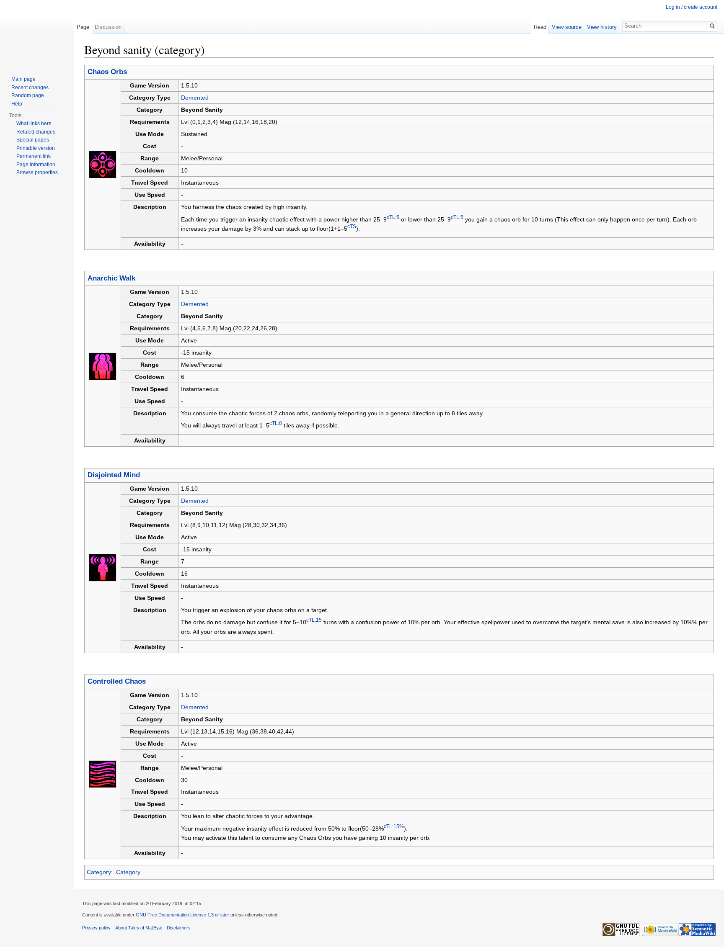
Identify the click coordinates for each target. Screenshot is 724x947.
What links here (34, 123)
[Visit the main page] (36, 33)
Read (540, 27)
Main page (23, 79)
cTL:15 (314, 620)
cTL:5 (393, 217)
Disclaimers (179, 927)
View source (567, 27)
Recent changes (30, 87)
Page (83, 27)
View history (602, 27)
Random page (27, 95)
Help (16, 104)
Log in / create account (691, 7)
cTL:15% (394, 826)
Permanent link (33, 156)
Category (99, 872)
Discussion (108, 27)
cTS (351, 226)
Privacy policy (96, 927)
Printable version (35, 148)
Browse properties (37, 172)
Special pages (32, 140)
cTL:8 (275, 423)
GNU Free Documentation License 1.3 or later (182, 914)
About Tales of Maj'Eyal (138, 927)
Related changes (35, 132)
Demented (195, 97)
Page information (35, 164)
